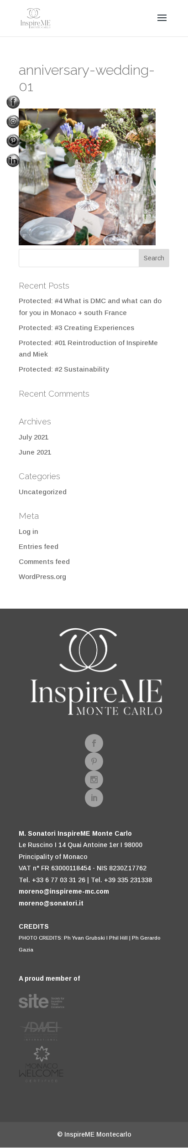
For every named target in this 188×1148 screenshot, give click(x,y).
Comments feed (44, 561)
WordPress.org (42, 576)
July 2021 (33, 437)
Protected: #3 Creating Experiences (76, 327)
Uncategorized (43, 492)
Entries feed (38, 546)
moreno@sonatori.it (51, 903)
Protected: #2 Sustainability (64, 369)
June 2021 (35, 452)
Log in (28, 531)
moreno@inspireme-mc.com (64, 891)
